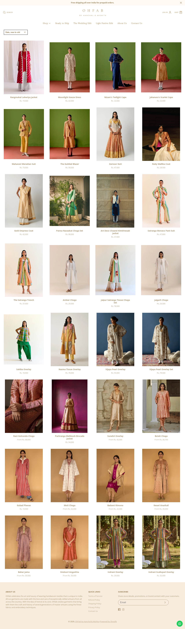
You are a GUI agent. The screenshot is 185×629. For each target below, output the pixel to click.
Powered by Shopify (108, 621)
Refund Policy (94, 600)
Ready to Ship (62, 23)
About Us (122, 23)
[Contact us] (180, 624)
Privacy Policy (94, 607)
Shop (45, 23)
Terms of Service (95, 596)
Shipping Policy (94, 603)
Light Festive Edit (104, 23)
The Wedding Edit (82, 23)
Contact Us (136, 23)
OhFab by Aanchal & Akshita (87, 621)
